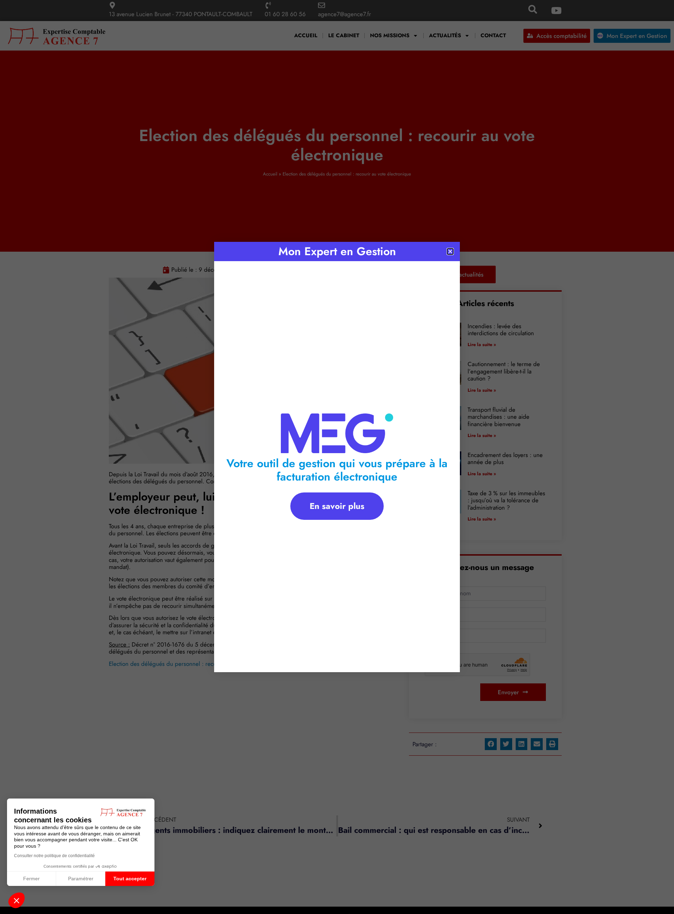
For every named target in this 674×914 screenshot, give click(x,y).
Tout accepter (129, 878)
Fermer (31, 878)
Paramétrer (80, 878)
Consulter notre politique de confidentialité (54, 855)
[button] (16, 900)
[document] (337, 457)
